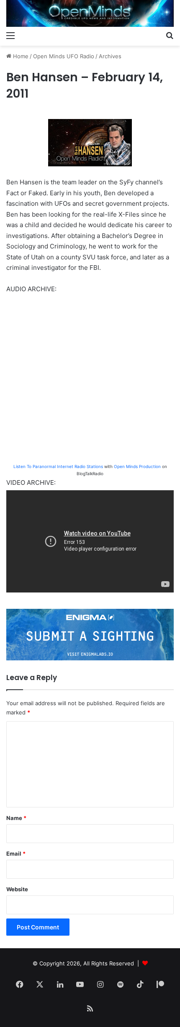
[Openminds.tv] (90, 13)
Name (16, 818)
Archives (110, 56)
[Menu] (10, 35)
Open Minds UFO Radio (63, 56)
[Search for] (169, 35)
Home (19, 56)
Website (17, 889)
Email (16, 853)
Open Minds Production (137, 466)
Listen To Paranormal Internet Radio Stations (58, 466)
